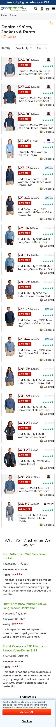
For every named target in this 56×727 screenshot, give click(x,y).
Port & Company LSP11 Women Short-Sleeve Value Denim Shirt (35, 212)
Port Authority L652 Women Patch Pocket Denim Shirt (35, 382)
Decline (27, 721)
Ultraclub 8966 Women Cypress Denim (32, 154)
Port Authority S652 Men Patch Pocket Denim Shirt (34, 295)
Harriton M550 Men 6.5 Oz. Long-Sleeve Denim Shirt (34, 73)
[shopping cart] (47, 8)
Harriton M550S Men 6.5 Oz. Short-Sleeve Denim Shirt (35, 100)
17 (4, 36)
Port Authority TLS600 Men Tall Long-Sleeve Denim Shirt (36, 268)
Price (40, 48)
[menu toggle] (52, 8)
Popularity (22, 48)
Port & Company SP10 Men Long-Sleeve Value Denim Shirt (35, 323)
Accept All (26, 712)
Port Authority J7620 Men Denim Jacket (34, 463)
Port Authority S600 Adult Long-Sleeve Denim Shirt (34, 241)
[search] (35, 8)
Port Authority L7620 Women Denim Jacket (32, 436)
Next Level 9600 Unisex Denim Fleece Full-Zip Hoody (32, 518)
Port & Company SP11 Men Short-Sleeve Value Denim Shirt (34, 353)
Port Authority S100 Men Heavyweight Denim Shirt (34, 409)
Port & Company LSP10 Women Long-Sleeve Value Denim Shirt (34, 182)
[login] (42, 8)
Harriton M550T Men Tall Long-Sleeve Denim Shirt (33, 490)
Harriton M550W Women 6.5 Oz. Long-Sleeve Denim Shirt (35, 127)
